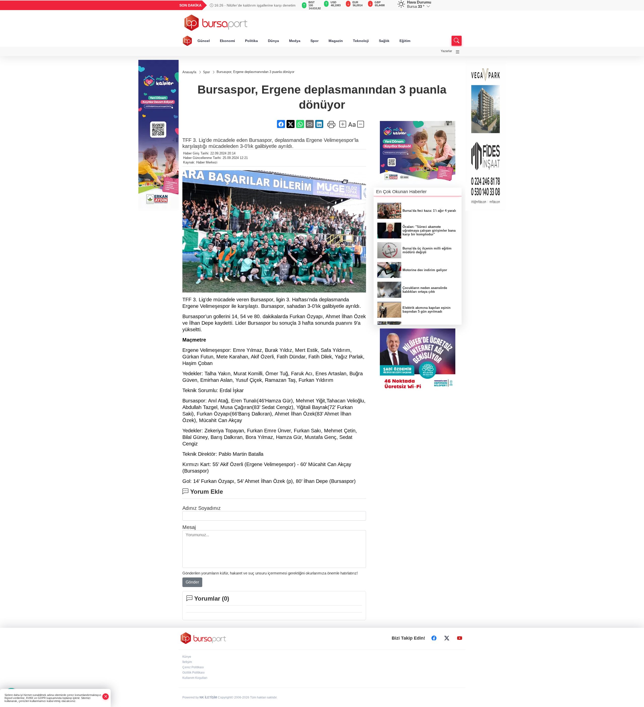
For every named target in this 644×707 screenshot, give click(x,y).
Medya (294, 41)
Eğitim (404, 41)
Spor (314, 41)
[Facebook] (434, 638)
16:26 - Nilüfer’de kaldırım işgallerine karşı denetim (254, 5)
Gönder (192, 582)
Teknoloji (361, 41)
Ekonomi (227, 41)
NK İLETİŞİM (208, 697)
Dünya (273, 41)
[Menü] (458, 52)
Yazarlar (446, 51)
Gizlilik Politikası (193, 672)
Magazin (336, 41)
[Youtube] (460, 638)
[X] (447, 638)
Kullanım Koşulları (194, 678)
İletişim (187, 662)
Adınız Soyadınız (201, 508)
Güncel (203, 41)
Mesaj (189, 527)
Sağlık (384, 41)
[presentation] (291, 5)
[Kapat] (106, 696)
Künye (186, 656)
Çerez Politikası (193, 667)
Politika (251, 41)
